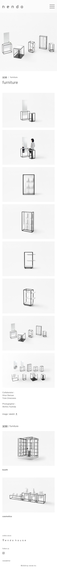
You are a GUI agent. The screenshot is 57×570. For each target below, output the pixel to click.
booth (5, 470)
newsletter (6, 561)
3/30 (4, 77)
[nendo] (12, 6)
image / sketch (8, 414)
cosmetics (7, 516)
